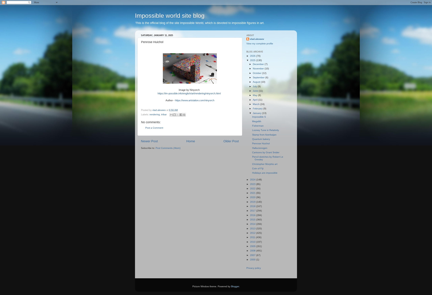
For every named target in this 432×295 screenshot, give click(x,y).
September (259, 77)
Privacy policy (253, 268)
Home (190, 141)
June (256, 91)
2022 (253, 188)
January (257, 113)
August (257, 82)
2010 (253, 242)
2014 (253, 224)
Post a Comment (154, 128)
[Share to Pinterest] (184, 114)
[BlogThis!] (174, 114)
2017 (253, 210)
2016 (253, 215)
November (259, 68)
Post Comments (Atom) (168, 148)
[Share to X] (177, 114)
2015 (253, 219)
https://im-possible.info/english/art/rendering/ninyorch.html (189, 93)
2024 (253, 179)
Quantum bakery (261, 139)
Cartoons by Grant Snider (265, 152)
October (257, 73)
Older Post (231, 141)
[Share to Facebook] (181, 114)
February (258, 108)
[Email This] (171, 114)
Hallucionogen (259, 148)
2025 (253, 60)
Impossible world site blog (170, 15)
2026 (253, 56)
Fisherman (258, 126)
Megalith (256, 121)
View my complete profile (259, 43)
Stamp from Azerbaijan (264, 134)
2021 (253, 193)
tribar (164, 114)
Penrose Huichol (261, 143)
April (255, 100)
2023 (253, 184)
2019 (253, 202)
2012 (253, 233)
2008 (253, 250)
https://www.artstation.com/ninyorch (194, 100)
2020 (253, 197)
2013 (253, 228)
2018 (253, 206)
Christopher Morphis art (264, 164)
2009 (253, 246)
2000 (253, 259)
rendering (155, 114)
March (256, 104)
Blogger (235, 286)
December (259, 64)
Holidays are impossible (264, 173)
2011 (253, 237)
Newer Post (149, 141)
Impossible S (259, 117)
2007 (253, 255)
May (255, 95)
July (255, 86)
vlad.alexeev (257, 39)
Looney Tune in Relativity (265, 130)
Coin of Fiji (257, 168)
